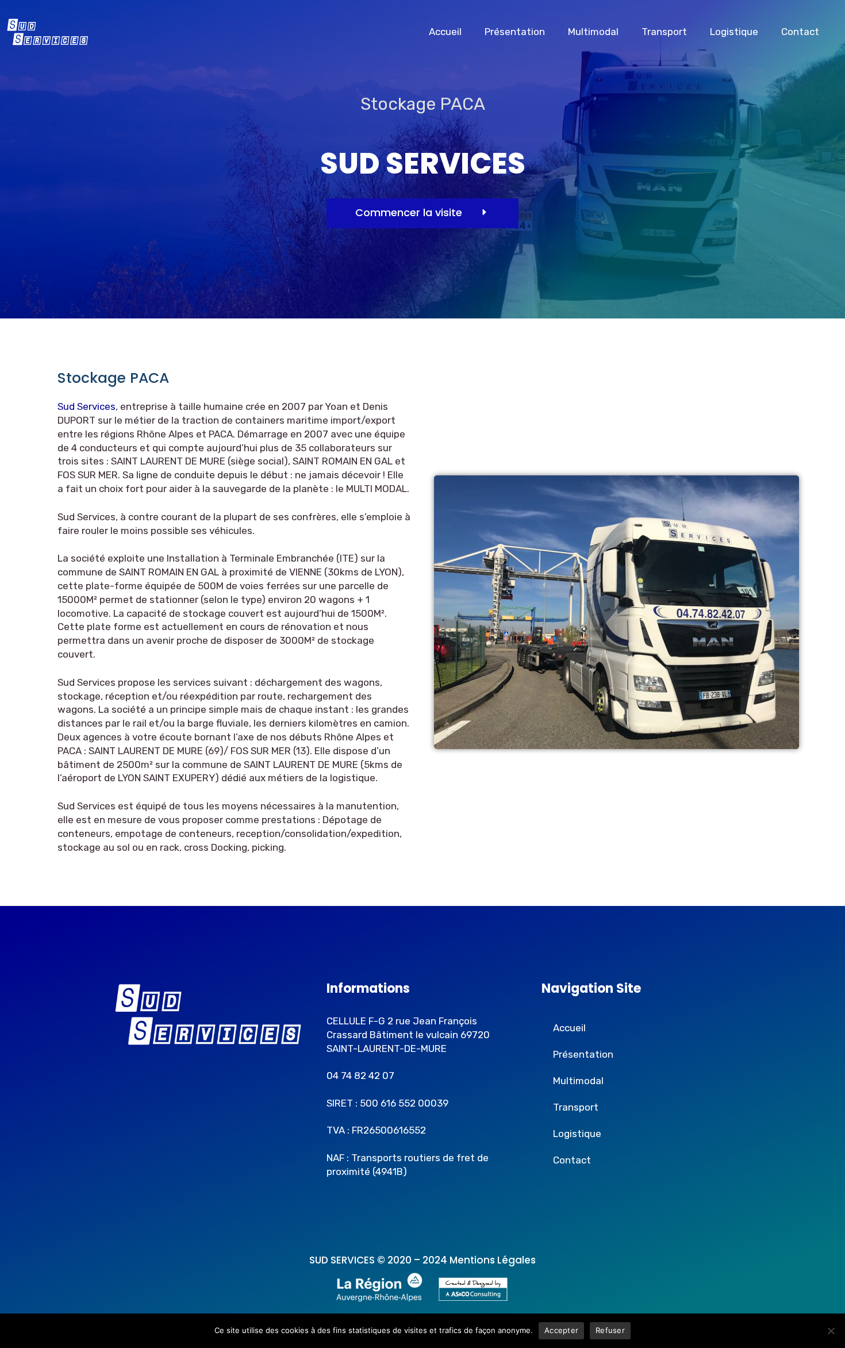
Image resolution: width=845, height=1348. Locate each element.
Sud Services (86, 406)
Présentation (515, 31)
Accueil (445, 31)
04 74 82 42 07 (360, 1075)
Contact (800, 31)
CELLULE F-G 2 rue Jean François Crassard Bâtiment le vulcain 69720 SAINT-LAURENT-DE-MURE (408, 1034)
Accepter (561, 1330)
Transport (664, 31)
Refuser (610, 1330)
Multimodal (593, 31)
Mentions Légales (493, 1260)
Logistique (734, 31)
